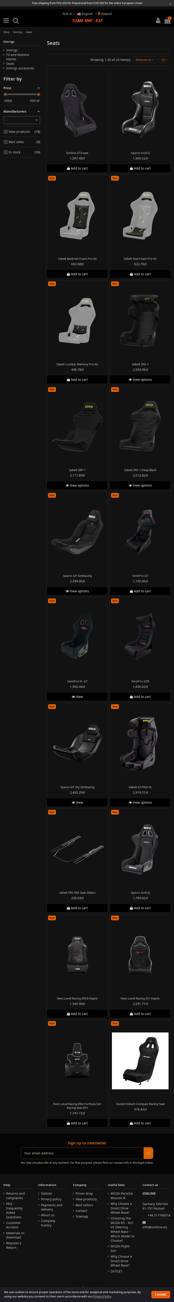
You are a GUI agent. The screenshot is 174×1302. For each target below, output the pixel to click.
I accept (160, 1294)
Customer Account (13, 1225)
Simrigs (8, 42)
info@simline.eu (155, 1227)
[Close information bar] (170, 3)
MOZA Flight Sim (120, 1248)
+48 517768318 (159, 1215)
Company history (48, 1223)
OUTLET (116, 1271)
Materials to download (15, 1235)
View (79, 696)
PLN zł (68, 14)
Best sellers (84, 1205)
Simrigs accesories (20, 68)
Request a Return (13, 1245)
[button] (145, 59)
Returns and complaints (15, 1195)
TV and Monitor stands (17, 57)
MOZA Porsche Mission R (122, 1195)
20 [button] (163, 60)
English (87, 14)
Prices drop (84, 1193)
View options (142, 379)
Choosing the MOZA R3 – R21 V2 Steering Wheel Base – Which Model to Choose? (122, 1229)
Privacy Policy (102, 1296)
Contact (81, 1211)
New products (86, 1199)
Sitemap (82, 1216)
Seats (10, 63)
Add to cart (79, 168)
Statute (46, 1193)
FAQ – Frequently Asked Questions (14, 1210)
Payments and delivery (52, 1207)
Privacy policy (51, 1199)
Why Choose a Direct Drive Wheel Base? (121, 1208)
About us (48, 1215)
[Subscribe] (148, 1153)
